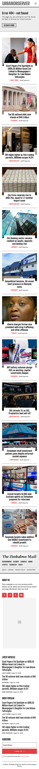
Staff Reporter (24, 80)
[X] (15, 595)
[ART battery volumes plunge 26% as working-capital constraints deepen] (19, 353)
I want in (18, 751)
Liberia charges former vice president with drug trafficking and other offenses (19, 327)
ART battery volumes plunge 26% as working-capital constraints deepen (19, 370)
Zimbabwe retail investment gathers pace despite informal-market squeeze (19, 453)
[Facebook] (4, 595)
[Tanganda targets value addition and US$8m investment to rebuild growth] (19, 523)
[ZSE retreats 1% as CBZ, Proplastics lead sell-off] (19, 396)
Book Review (14, 460)
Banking (14, 247)
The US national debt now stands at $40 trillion (19, 116)
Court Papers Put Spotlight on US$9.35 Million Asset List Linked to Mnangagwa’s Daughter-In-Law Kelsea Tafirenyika (19, 71)
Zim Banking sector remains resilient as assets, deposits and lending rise (19, 241)
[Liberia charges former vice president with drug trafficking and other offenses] (19, 310)
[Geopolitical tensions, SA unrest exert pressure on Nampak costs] (19, 267)
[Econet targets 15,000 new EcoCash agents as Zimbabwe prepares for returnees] (19, 480)
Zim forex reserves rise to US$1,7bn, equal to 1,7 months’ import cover (19, 198)
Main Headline (14, 161)
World (14, 333)
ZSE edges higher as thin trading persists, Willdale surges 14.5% (19, 156)
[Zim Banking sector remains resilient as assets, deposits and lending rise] (19, 224)
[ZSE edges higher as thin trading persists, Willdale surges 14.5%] (19, 141)
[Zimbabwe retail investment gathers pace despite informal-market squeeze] (19, 437)
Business (14, 290)
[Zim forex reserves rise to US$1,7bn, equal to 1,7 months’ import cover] (19, 181)
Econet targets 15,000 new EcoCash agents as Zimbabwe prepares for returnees (19, 497)
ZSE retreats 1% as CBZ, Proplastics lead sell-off (19, 412)
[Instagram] (10, 595)
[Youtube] (21, 595)
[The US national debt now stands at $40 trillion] (19, 100)
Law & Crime (14, 80)
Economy (14, 120)
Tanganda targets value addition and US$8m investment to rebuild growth (19, 540)
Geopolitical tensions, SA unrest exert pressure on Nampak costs (19, 284)
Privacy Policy (24, 756)
